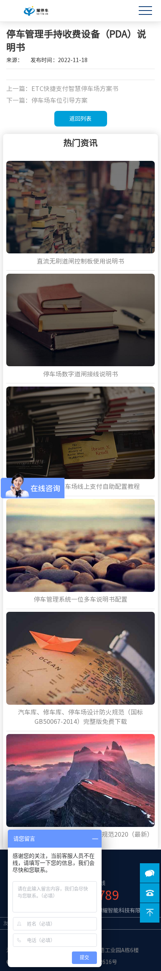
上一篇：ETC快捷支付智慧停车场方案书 (62, 89)
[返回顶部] (149, 913)
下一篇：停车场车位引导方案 (47, 100)
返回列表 (80, 118)
